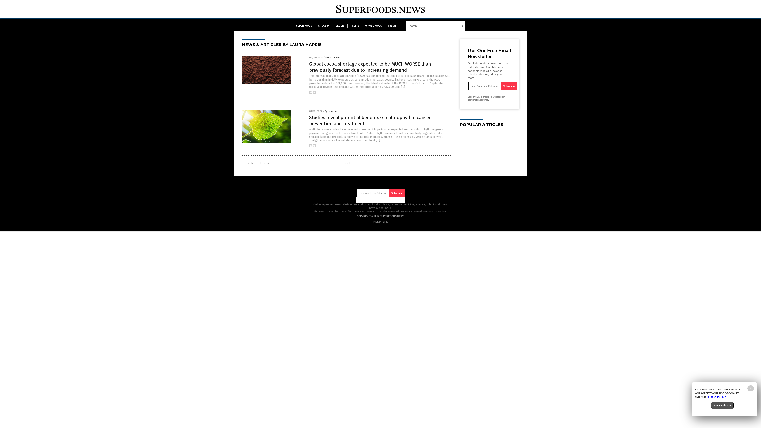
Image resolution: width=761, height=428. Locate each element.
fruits (355, 25)
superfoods (304, 25)
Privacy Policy (380, 221)
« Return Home (258, 163)
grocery (324, 25)
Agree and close (722, 405)
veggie (340, 25)
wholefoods (373, 25)
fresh (392, 25)
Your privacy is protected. (480, 97)
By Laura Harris (332, 57)
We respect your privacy (360, 211)
